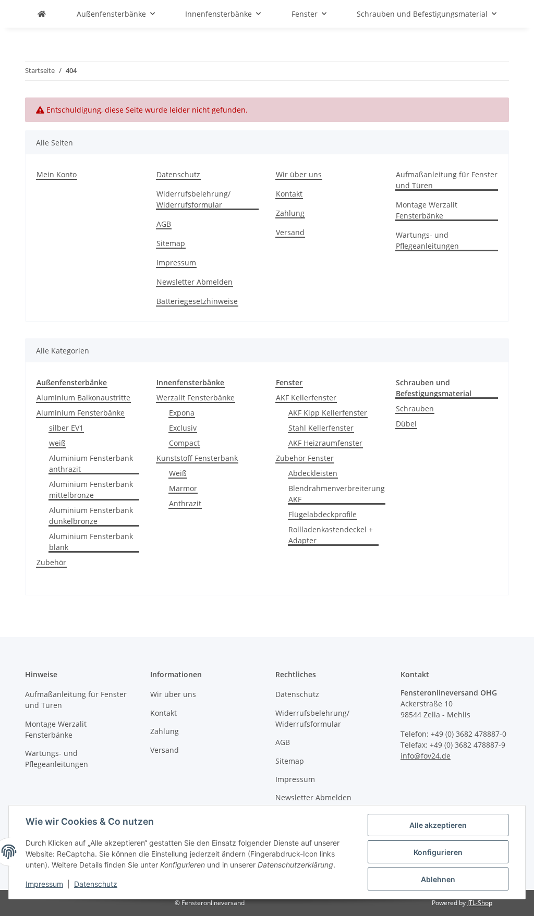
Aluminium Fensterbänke (81, 413)
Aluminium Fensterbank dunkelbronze (91, 515)
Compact (184, 443)
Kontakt (289, 194)
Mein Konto (57, 174)
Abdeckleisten (312, 473)
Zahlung (290, 213)
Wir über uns (299, 174)
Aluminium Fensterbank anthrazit (91, 463)
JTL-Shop (479, 902)
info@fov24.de (425, 756)
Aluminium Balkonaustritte (83, 397)
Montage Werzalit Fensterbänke (426, 210)
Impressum (44, 884)
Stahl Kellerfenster (321, 428)
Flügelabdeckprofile (322, 514)
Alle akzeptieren (438, 825)
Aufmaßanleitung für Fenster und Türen (446, 179)
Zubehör (51, 562)
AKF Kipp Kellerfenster (327, 413)
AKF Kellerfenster (306, 397)
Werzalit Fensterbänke (195, 397)
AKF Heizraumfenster (325, 443)
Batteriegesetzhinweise (197, 301)
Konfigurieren (438, 852)
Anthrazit (185, 503)
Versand (290, 232)
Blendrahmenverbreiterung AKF (336, 493)
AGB (163, 224)
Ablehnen (438, 879)
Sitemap (170, 243)
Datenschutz (95, 884)
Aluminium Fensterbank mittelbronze (91, 489)
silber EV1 (66, 428)
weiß (57, 443)
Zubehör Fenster (305, 458)
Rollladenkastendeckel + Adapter (330, 534)
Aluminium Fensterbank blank (91, 541)
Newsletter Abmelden (194, 282)
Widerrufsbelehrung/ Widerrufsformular (193, 199)
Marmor (183, 488)
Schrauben (415, 408)
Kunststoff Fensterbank (197, 458)
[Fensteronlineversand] (41, 14)
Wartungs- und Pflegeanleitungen (427, 240)
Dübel (406, 424)
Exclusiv (183, 428)
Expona (182, 413)
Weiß (178, 473)
